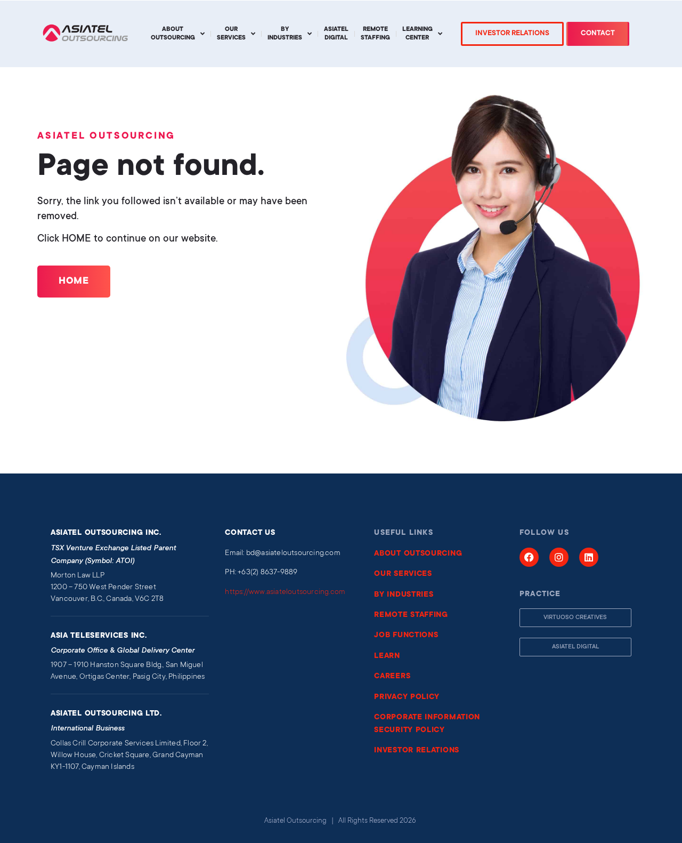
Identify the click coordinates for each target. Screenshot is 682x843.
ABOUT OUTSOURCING (418, 554)
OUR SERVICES (403, 574)
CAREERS (392, 676)
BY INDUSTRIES (403, 595)
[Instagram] (559, 557)
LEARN (387, 656)
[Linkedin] (588, 557)
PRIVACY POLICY (407, 697)
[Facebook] (529, 557)
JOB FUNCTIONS (406, 635)
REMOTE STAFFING (411, 615)
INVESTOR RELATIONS (416, 750)
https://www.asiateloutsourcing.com (285, 592)
